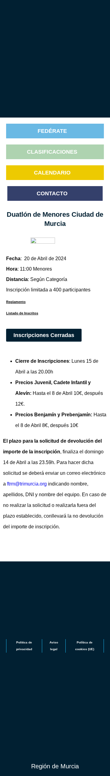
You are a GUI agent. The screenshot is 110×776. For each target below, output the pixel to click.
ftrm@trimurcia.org (27, 483)
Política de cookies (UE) (84, 646)
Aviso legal (54, 646)
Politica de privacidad (24, 646)
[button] (55, 91)
